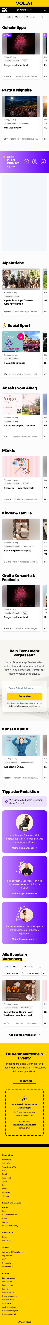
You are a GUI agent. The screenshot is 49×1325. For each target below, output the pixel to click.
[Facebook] (26, 162)
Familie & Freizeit (32, 973)
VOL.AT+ (6, 1163)
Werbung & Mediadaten (12, 1252)
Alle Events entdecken (22, 1034)
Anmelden (25, 696)
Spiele (4, 1237)
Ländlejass (6, 1241)
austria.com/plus (9, 1307)
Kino (4, 1211)
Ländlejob (6, 1289)
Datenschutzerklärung (18, 706)
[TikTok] (43, 162)
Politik (4, 1174)
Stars (4, 1189)
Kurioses (6, 1192)
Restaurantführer (9, 1215)
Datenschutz (7, 1266)
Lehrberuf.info (8, 1300)
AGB (4, 1259)
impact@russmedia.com (24, 1124)
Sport (4, 1181)
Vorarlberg (6, 1160)
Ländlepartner (8, 1292)
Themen (5, 1196)
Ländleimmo (7, 1285)
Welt (4, 1170)
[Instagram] (35, 162)
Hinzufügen (26, 1080)
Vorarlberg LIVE (9, 1167)
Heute (8, 17)
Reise (4, 1218)
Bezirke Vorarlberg (10, 1225)
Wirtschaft (6, 1178)
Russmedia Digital (10, 1310)
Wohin (5, 1222)
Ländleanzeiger (9, 1278)
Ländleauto (7, 1281)
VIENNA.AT (7, 1303)
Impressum (7, 1256)
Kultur (4, 1185)
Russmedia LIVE (9, 1314)
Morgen (18, 17)
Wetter (5, 1207)
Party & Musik (12, 973)
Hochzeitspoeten (9, 1296)
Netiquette (6, 1263)
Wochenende (31, 17)
